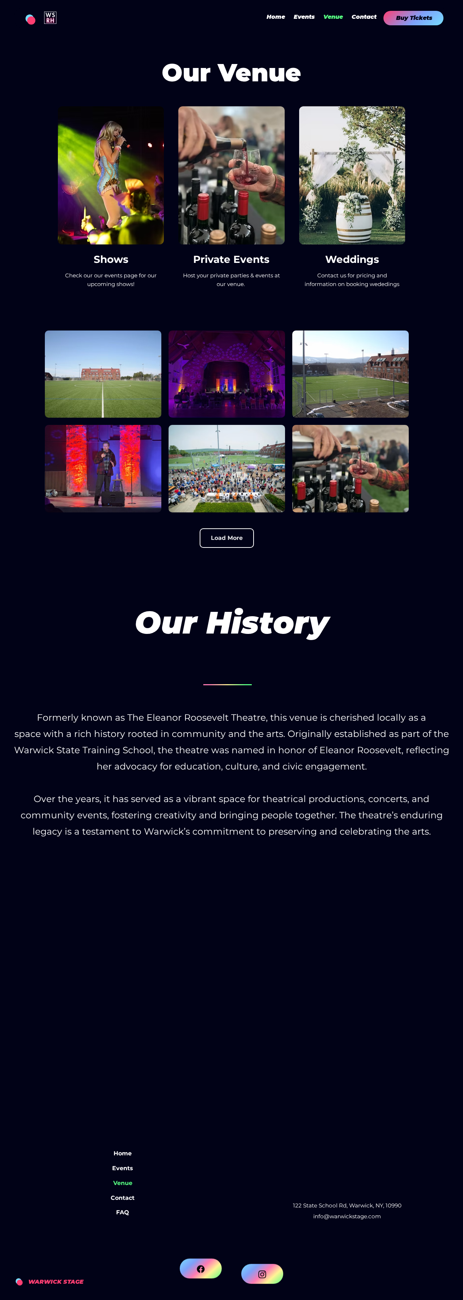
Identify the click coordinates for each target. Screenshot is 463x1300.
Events (122, 1168)
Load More (227, 537)
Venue (122, 1183)
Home (123, 1153)
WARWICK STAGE (56, 1281)
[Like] (201, 1275)
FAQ (122, 1212)
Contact (123, 1197)
